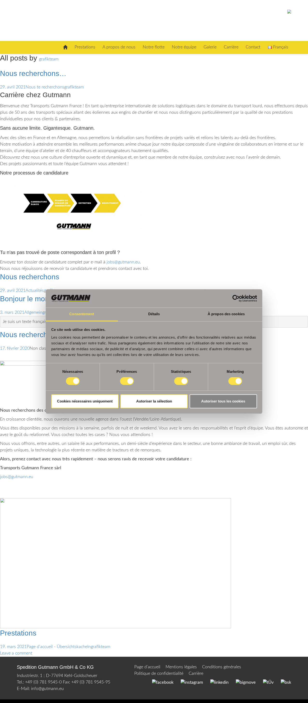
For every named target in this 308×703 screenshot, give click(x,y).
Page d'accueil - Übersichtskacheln (59, 647)
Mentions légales (181, 667)
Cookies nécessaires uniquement (85, 401)
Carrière (231, 47)
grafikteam (48, 59)
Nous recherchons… (33, 73)
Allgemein (33, 312)
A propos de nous (119, 47)
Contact (253, 47)
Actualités (35, 290)
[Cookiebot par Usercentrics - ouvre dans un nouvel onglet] (236, 298)
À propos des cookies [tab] (226, 314)
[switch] (127, 381)
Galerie (210, 47)
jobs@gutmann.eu (123, 262)
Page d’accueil (147, 667)
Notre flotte (154, 47)
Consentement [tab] (81, 314)
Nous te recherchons (45, 87)
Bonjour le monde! (29, 299)
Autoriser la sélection (154, 401)
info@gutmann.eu (47, 689)
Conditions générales (221, 667)
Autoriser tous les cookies (223, 401)
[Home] (65, 47)
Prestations (85, 47)
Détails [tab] (154, 314)
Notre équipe (184, 47)
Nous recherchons (29, 277)
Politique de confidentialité (158, 673)
